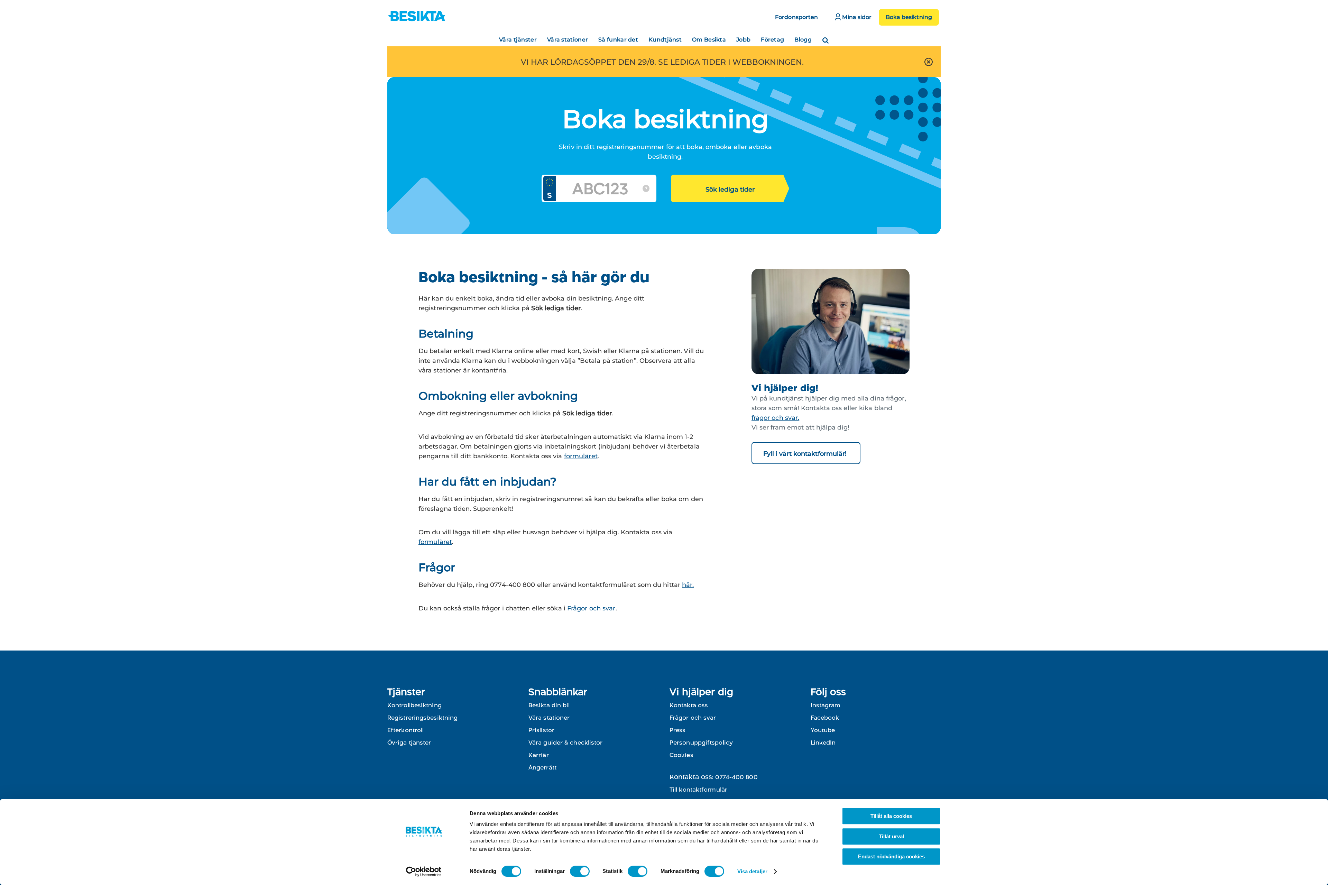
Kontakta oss (689, 705)
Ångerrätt (542, 767)
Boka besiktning (909, 17)
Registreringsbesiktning (422, 717)
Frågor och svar (591, 608)
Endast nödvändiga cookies (891, 856)
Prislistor (541, 730)
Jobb (743, 39)
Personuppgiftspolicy (701, 742)
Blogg (803, 39)
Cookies (681, 755)
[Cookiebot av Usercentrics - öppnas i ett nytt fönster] (424, 871)
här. (688, 585)
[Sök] (825, 37)
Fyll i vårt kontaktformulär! (806, 454)
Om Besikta (709, 39)
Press (678, 730)
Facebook (825, 717)
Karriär (538, 755)
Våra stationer (567, 39)
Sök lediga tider (730, 189)
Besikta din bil (549, 705)
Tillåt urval (891, 836)
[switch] (580, 871)
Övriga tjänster (409, 742)
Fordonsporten (796, 17)
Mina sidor (856, 17)
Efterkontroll (405, 730)
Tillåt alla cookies (891, 816)
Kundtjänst (665, 39)
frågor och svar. (775, 418)
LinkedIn (823, 742)
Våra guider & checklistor (565, 742)
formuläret (581, 456)
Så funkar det (618, 39)
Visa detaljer (752, 871)
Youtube (823, 730)
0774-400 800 (736, 777)
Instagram (825, 705)
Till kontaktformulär (698, 789)
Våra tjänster (518, 39)
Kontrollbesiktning (414, 705)
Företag (772, 39)
